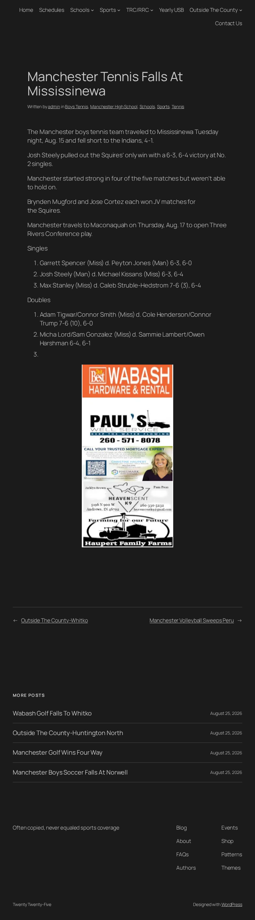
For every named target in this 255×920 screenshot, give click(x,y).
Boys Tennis (76, 106)
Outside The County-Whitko (54, 620)
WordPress (231, 904)
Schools (79, 9)
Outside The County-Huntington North (68, 732)
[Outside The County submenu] (240, 10)
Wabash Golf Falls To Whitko (52, 713)
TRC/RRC (137, 9)
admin (54, 106)
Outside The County (214, 9)
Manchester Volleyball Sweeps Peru (192, 620)
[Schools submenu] (92, 10)
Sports (108, 9)
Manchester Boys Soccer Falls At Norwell (70, 772)
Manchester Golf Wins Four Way (58, 752)
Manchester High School (113, 106)
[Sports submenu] (118, 10)
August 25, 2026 (226, 713)
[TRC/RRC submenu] (151, 10)
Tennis (178, 106)
